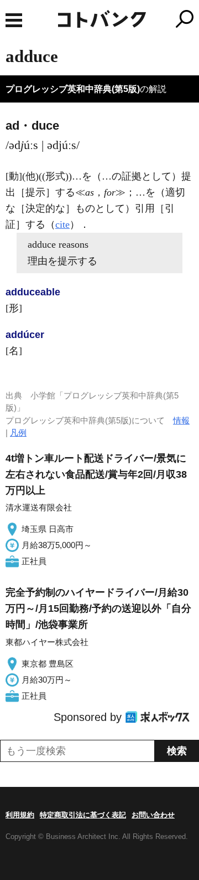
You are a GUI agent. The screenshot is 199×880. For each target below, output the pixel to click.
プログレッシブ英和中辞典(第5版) (73, 89)
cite (62, 224)
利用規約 (20, 815)
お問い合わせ (153, 815)
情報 (181, 420)
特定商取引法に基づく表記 (83, 815)
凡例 (18, 432)
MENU (14, 20)
